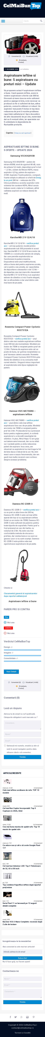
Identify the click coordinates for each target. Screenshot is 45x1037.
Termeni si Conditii (22, 1033)
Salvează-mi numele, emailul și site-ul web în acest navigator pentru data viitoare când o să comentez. (23, 749)
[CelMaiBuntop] (22, 6)
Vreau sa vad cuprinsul (22, 133)
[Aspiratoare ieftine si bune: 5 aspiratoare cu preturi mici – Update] (22, 44)
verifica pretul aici (23, 339)
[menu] (3, 21)
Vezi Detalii (11, 671)
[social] (10, 1017)
